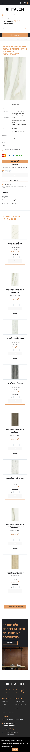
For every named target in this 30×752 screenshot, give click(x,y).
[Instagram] (22, 691)
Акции (16, 708)
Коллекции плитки (19, 701)
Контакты (4, 710)
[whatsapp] (14, 21)
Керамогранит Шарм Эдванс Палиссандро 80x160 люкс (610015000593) (15, 383)
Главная (4, 39)
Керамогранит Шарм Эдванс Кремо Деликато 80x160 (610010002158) (15, 291)
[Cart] (21, 3)
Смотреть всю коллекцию (15, 606)
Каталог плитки (11, 39)
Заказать (10, 642)
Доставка (4, 704)
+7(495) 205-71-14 (8, 21)
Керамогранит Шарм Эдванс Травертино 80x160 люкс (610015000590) (15, 573)
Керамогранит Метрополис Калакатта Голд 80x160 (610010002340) (15, 243)
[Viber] (19, 21)
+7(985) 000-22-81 (8, 23)
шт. (9, 171)
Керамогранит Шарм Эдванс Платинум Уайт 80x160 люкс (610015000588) (15, 478)
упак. (6, 171)
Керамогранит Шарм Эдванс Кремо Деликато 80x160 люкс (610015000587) (15, 526)
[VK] (15, 691)
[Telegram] (17, 21)
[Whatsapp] (7, 729)
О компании (5, 701)
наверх (27, 734)
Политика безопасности (8, 712)
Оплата (3, 707)
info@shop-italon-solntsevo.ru (11, 18)
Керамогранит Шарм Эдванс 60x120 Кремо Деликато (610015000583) (15, 78)
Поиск (26, 29)
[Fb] (8, 691)
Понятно (15, 749)
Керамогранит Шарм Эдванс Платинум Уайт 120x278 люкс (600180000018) (15, 338)
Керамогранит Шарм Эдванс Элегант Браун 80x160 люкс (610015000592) (15, 431)
